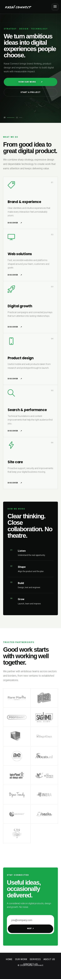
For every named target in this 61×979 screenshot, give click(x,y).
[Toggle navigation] (55, 6)
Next (30, 928)
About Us (49, 959)
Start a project (30, 92)
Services (35, 959)
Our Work (21, 959)
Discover (15, 223)
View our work (30, 82)
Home (9, 959)
